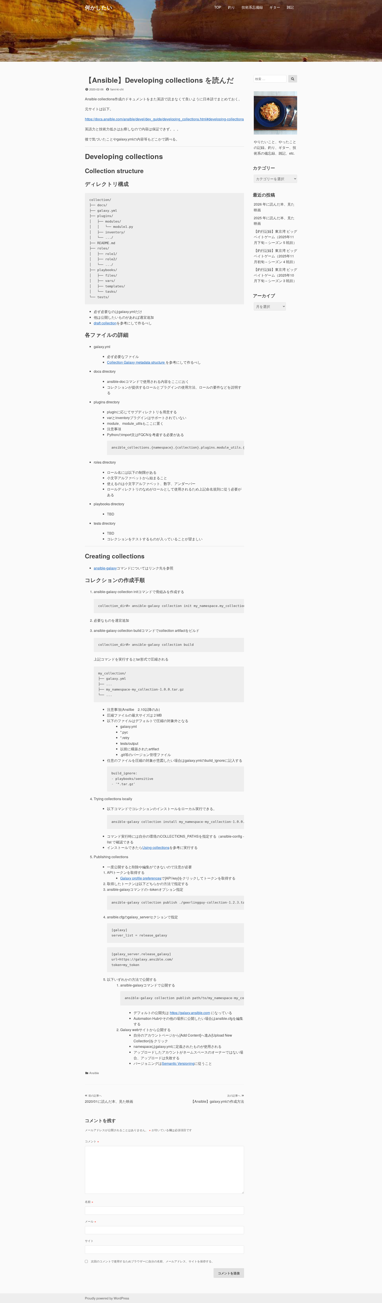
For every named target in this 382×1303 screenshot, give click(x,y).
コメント (92, 1141)
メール (90, 1221)
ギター (274, 7)
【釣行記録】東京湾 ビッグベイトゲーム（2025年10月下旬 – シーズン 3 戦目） (275, 275)
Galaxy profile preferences (140, 878)
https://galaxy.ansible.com (190, 1012)
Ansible (94, 1073)
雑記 (290, 7)
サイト (89, 1241)
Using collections (155, 847)
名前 (89, 1202)
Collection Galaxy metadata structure (136, 362)
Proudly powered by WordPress (107, 1298)
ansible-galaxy (105, 568)
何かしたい (98, 7)
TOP (217, 7)
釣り (231, 7)
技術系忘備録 (252, 7)
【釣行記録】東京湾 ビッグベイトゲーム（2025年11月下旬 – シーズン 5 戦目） (275, 237)
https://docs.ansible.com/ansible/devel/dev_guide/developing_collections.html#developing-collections (164, 119)
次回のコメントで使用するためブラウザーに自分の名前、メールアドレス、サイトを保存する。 (152, 1261)
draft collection (105, 323)
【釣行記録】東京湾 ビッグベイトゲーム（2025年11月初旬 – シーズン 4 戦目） (275, 256)
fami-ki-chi (117, 89)
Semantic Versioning (178, 1063)
